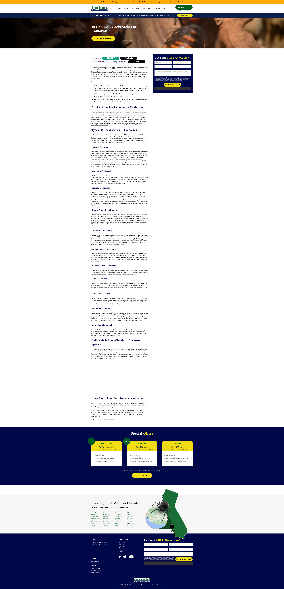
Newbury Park (118, 516)
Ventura (117, 525)
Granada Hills (94, 514)
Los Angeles (118, 514)
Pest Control (136, 8)
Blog (120, 549)
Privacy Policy (156, 585)
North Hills (129, 516)
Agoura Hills (94, 511)
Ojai (92, 520)
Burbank (105, 511)
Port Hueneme (118, 520)
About (120, 8)
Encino (116, 512)
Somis (92, 523)
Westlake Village (95, 527)
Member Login (188, 10)
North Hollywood (95, 518)
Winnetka (105, 527)
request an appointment (107, 420)
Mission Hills (94, 516)
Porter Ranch (130, 520)
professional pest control (99, 125)
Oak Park (117, 518)
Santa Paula (106, 521)
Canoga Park (94, 512)
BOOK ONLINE (184, 15)
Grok (137, 62)
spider (143, 67)
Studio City (106, 523)
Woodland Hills (130, 527)
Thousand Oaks (130, 523)
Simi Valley (129, 521)
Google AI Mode (119, 62)
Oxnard (105, 520)
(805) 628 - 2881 (184, 7)
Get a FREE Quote (180, 10)
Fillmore (129, 512)
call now (142, 475)
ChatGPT (111, 58)
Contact (157, 8)
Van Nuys (105, 525)
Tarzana (117, 523)
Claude (101, 62)
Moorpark (105, 516)
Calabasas (117, 511)
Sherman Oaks (118, 521)
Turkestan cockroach (101, 235)
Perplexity (128, 58)
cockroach (137, 74)
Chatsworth (106, 512)
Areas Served (147, 8)
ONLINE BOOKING (103, 38)
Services (127, 8)
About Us (122, 542)
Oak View (129, 518)
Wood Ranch (118, 527)
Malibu (128, 514)
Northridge (105, 518)
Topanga (93, 525)
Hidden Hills (106, 514)
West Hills (129, 525)
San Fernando (94, 521)
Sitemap (164, 585)
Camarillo (129, 511)
